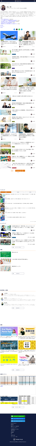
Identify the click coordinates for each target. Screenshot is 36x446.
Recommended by (32, 221)
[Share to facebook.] (14, 29)
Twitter (1, 27)
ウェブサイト (2, 26)
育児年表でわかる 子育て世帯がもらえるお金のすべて (9, 23)
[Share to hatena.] (21, 29)
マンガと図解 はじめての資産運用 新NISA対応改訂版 (9, 20)
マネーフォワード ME (14, 436)
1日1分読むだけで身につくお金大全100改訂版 (8, 21)
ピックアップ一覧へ (18, 247)
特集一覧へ (18, 273)
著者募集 (12, 432)
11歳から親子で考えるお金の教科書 (6, 22)
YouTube (1, 25)
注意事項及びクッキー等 (14, 429)
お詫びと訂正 (13, 435)
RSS (11, 433)
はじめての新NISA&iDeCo (5, 19)
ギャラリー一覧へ (18, 407)
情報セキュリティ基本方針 (15, 426)
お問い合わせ (13, 430)
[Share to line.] (19, 29)
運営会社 (12, 424)
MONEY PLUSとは (13, 423)
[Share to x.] (17, 29)
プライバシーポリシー (14, 427)
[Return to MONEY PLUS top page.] (18, 1)
